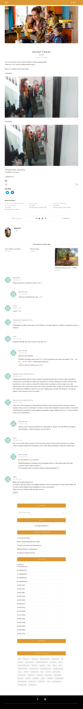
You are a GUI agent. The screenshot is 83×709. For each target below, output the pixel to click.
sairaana (50, 678)
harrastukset (29, 662)
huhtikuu (23, 570)
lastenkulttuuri (46, 668)
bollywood (55, 659)
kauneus (42, 665)
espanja (20, 662)
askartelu (26, 659)
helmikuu (23, 578)
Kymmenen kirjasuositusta (26, 553)
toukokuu (23, 566)
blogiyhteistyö (44, 659)
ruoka (43, 678)
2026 (21, 565)
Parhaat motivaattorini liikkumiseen (29, 545)
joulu (60, 662)
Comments (17, 218)
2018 (22, 611)
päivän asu (48, 675)
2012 (22, 633)
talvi (48, 681)
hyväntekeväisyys (41, 662)
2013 (22, 630)
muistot (48, 671)
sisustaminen (22, 681)
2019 (22, 607)
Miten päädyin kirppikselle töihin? (28, 542)
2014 (22, 626)
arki (19, 659)
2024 (22, 589)
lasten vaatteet (58, 668)
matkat (26, 671)
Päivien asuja (33, 203)
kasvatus (34, 665)
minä (41, 671)
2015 (22, 622)
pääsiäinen (57, 675)
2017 (22, 615)
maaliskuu (23, 574)
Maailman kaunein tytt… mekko (66, 268)
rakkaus (20, 678)
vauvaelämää (22, 684)
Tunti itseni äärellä (59, 203)
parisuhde (31, 675)
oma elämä (56, 671)
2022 (22, 596)
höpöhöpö (53, 662)
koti (60, 665)
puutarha (40, 675)
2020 (22, 604)
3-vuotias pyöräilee (23, 538)
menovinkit (34, 671)
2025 (22, 585)
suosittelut (32, 681)
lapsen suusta (33, 668)
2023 (22, 592)
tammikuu (23, 581)
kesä (48, 665)
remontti (36, 678)
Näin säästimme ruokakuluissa (27, 549)
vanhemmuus (56, 681)
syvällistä (41, 681)
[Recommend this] (6, 181)
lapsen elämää (22, 668)
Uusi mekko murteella (12, 249)
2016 (22, 619)
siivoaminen (59, 678)
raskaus (28, 678)
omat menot (22, 675)
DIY (62, 659)
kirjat (55, 665)
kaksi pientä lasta (23, 665)
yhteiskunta (32, 684)
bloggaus (35, 659)
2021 (22, 600)
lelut (19, 671)
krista (66, 218)
